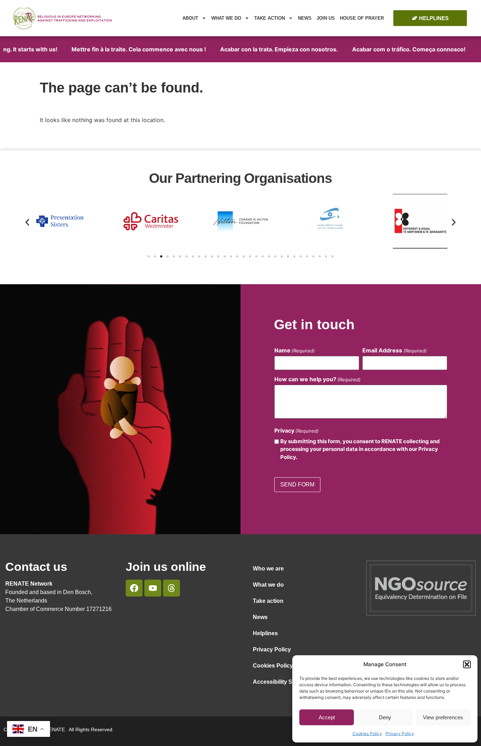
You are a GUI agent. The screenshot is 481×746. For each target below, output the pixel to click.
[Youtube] (152, 588)
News (305, 18)
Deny (385, 717)
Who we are (268, 569)
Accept (327, 717)
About (190, 18)
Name (294, 350)
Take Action (269, 18)
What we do (226, 18)
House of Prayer (362, 18)
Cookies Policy (367, 733)
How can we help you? (317, 379)
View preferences (443, 717)
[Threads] (171, 588)
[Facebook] (134, 588)
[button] (466, 664)
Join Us (326, 18)
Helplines (265, 633)
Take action (268, 601)
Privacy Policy (400, 733)
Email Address (394, 350)
